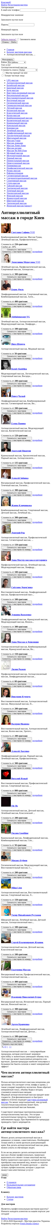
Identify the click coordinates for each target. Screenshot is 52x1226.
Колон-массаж (13, 115)
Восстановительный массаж (20, 98)
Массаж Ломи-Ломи (16, 145)
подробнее (37, 251)
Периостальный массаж (18, 160)
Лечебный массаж (15, 130)
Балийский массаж (15, 85)
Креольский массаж (16, 125)
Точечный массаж (15, 190)
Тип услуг (6, 65)
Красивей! (6, 2)
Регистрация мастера (18, 5)
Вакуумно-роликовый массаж (21, 93)
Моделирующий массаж (18, 155)
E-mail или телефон (10, 10)
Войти (4, 5)
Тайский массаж (14, 185)
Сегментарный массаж (17, 175)
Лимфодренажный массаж (19, 133)
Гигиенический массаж (18, 103)
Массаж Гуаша (13, 140)
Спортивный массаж (16, 180)
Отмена (5, 42)
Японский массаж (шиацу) (19, 206)
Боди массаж (13, 90)
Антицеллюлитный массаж (20, 83)
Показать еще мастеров (12, 1044)
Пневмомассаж (14, 165)
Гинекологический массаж (19, 105)
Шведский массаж (15, 201)
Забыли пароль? (8, 39)
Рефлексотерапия (15, 173)
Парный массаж (14, 158)
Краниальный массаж (17, 123)
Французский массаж (17, 198)
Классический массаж (17, 113)
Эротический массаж (17, 203)
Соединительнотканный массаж (22, 178)
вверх (4, 1175)
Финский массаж (15, 196)
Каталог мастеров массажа (19, 52)
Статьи (10, 1199)
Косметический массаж (18, 120)
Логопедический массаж (18, 135)
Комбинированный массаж (19, 118)
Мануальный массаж (16, 138)
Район (4, 62)
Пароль (4, 24)
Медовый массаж (15, 153)
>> (10, 1047)
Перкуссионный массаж (18, 163)
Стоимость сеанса (9, 70)
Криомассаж (12, 128)
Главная (10, 49)
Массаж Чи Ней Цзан (17, 150)
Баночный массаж (15, 88)
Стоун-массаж (13, 183)
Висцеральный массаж (17, 95)
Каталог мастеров (15, 1197)
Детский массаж (14, 108)
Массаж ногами (14, 148)
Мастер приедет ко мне (16, 73)
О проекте (11, 1182)
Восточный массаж (16, 100)
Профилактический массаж (20, 168)
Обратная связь (14, 1187)
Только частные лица (14, 75)
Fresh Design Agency (29, 1223)
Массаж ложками (15, 143)
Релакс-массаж (14, 170)
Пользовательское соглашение (21, 1185)
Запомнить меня (27, 39)
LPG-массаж (12, 80)
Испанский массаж (16, 110)
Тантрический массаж (17, 188)
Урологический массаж (18, 193)
